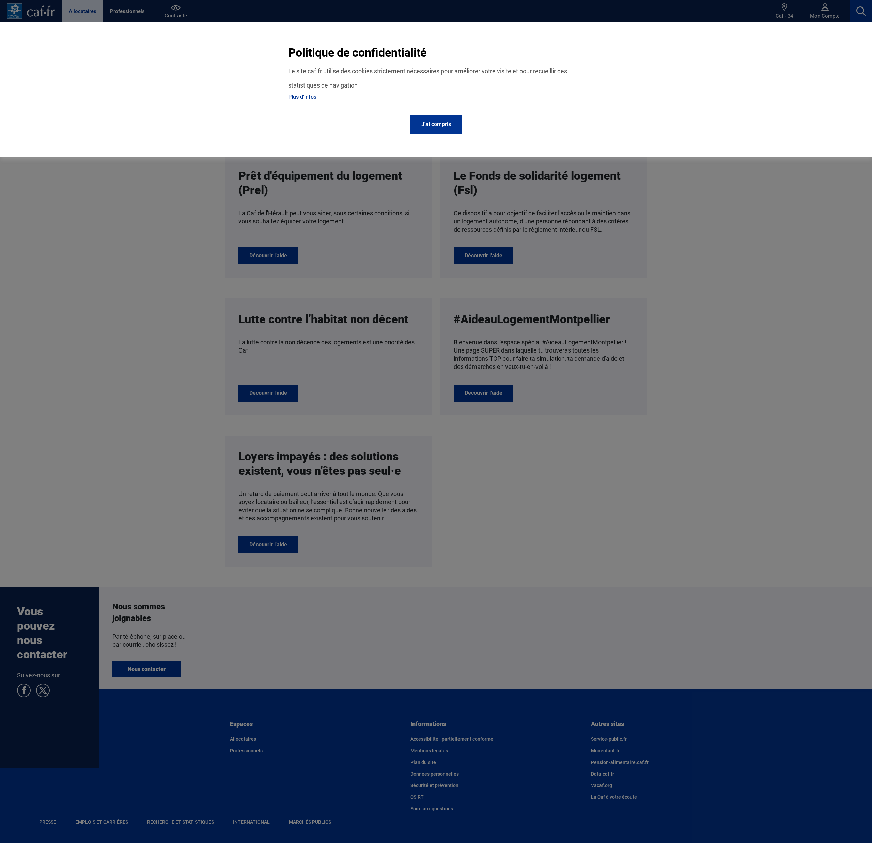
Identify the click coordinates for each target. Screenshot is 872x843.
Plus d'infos (302, 97)
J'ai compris (436, 124)
